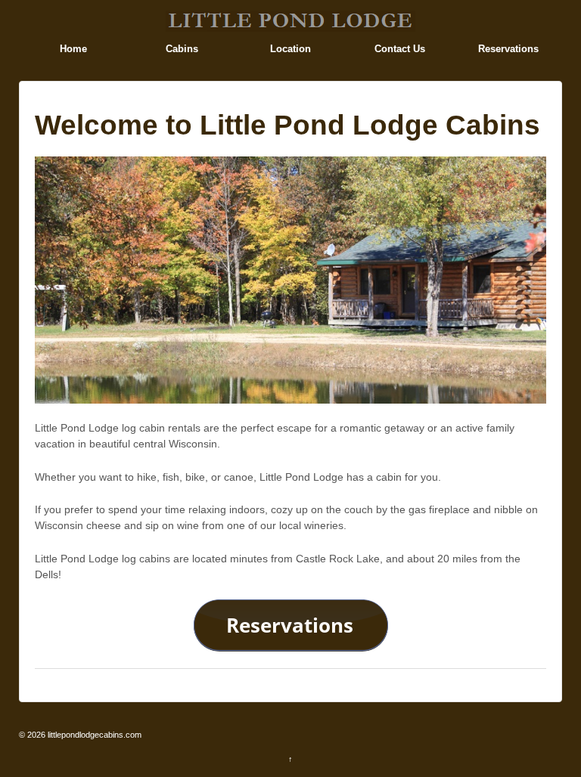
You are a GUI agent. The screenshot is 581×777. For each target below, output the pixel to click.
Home (73, 48)
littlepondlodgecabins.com (93, 734)
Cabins (182, 48)
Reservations (508, 48)
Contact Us (399, 48)
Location (290, 48)
